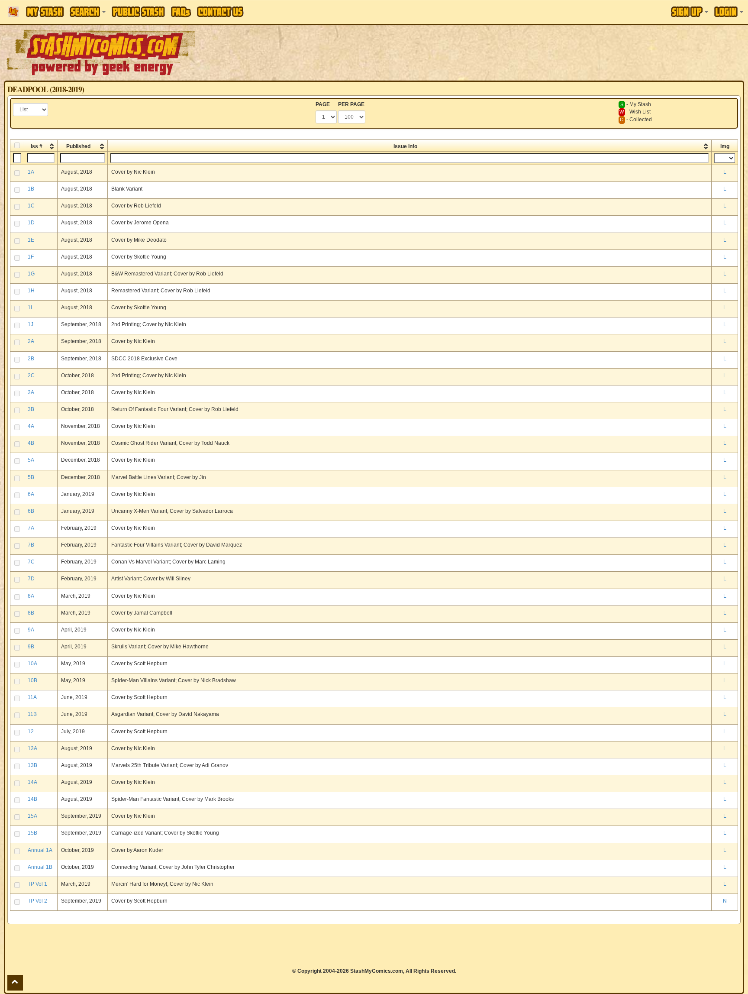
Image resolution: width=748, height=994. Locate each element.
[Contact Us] (220, 11)
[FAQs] (181, 12)
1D (31, 223)
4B (31, 443)
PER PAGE (351, 104)
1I (30, 307)
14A (32, 782)
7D (31, 579)
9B (31, 647)
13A (32, 748)
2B (31, 359)
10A (32, 664)
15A (32, 816)
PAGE (323, 104)
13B (32, 765)
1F (31, 257)
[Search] (88, 11)
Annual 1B (40, 867)
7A (31, 528)
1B (31, 189)
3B (31, 409)
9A (31, 630)
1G (31, 274)
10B (32, 680)
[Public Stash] (138, 11)
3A (31, 392)
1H (31, 291)
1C (31, 206)
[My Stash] (45, 11)
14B (32, 799)
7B (31, 545)
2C (31, 375)
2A (31, 341)
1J (30, 324)
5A (31, 460)
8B (31, 613)
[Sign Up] (689, 11)
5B (31, 477)
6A (31, 494)
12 (31, 732)
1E (31, 240)
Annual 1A (40, 850)
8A (31, 596)
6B (31, 511)
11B (32, 714)
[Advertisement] (528, 51)
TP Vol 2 (37, 901)
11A (32, 697)
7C (31, 562)
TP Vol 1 (37, 884)
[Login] (728, 11)
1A (31, 172)
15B (32, 833)
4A (31, 426)
